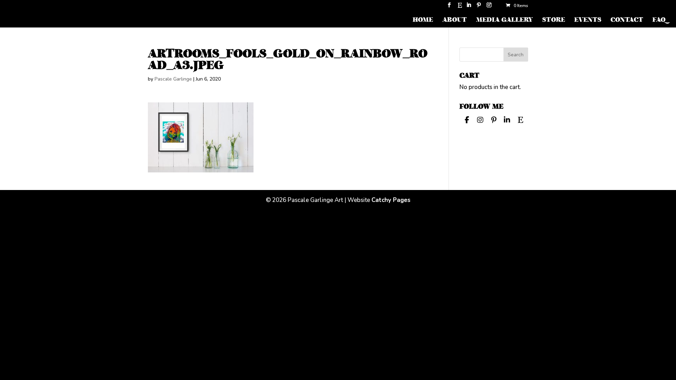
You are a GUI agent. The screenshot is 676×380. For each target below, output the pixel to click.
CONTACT (627, 20)
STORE (553, 20)
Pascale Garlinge (173, 79)
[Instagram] (489, 7)
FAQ (658, 20)
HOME (423, 20)
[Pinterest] (478, 7)
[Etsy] (460, 7)
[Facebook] (467, 119)
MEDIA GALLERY (504, 20)
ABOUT (454, 20)
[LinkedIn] (468, 7)
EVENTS (587, 20)
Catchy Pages (391, 200)
